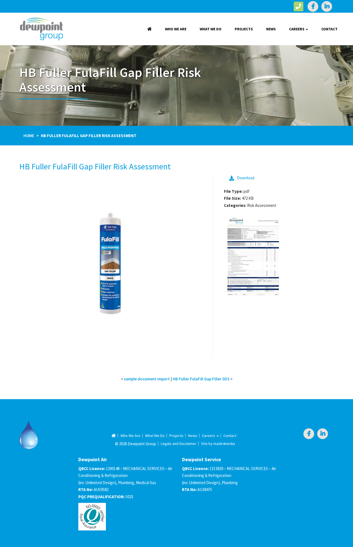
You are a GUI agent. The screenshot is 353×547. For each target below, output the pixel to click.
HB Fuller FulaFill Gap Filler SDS (201, 378)
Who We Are (175, 28)
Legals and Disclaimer (178, 443)
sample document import (147, 378)
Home (28, 135)
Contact (329, 28)
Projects (244, 28)
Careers (297, 28)
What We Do (210, 28)
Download (245, 177)
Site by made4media (218, 443)
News (271, 28)
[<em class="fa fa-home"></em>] (149, 29)
